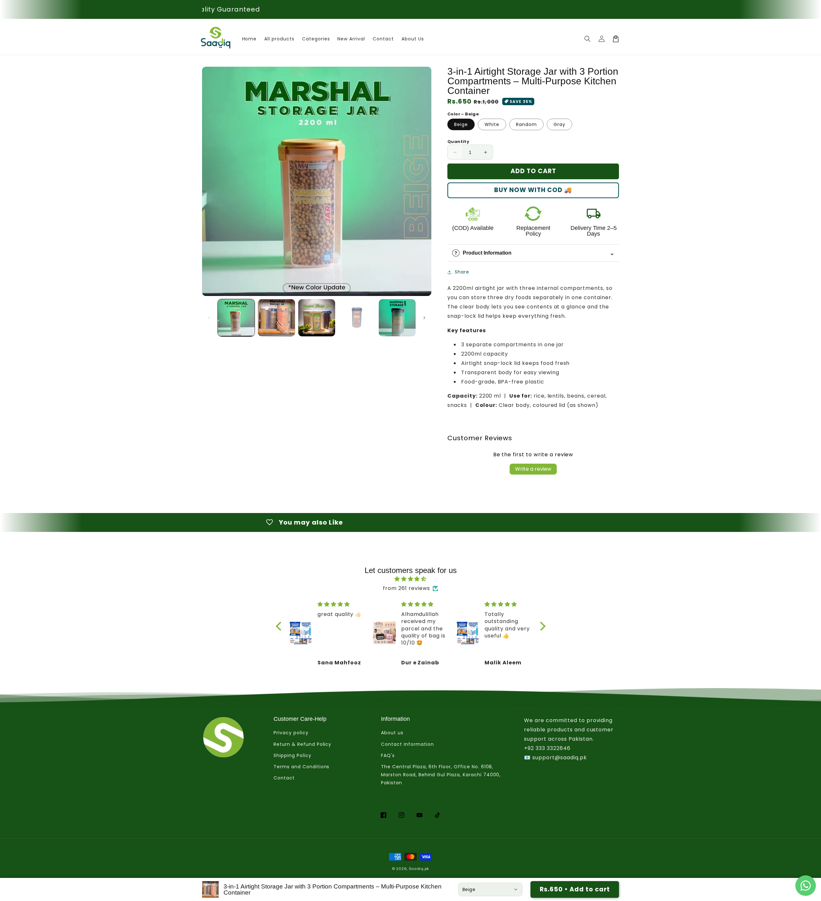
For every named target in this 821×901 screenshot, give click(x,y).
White (492, 124)
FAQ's (388, 755)
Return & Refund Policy (302, 744)
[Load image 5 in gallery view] (397, 317)
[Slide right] (424, 318)
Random (526, 124)
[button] (587, 39)
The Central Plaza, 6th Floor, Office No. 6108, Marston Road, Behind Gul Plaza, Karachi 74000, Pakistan (441, 774)
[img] (410, 579)
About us (392, 732)
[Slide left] (209, 318)
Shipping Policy (292, 755)
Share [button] (462, 272)
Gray (559, 124)
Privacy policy (291, 732)
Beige (461, 124)
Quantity (458, 142)
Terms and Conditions (301, 766)
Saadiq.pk (419, 868)
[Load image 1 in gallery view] (236, 317)
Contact (284, 778)
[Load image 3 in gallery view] (316, 317)
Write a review (533, 469)
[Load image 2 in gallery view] (276, 317)
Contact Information (407, 744)
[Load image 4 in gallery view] (356, 317)
